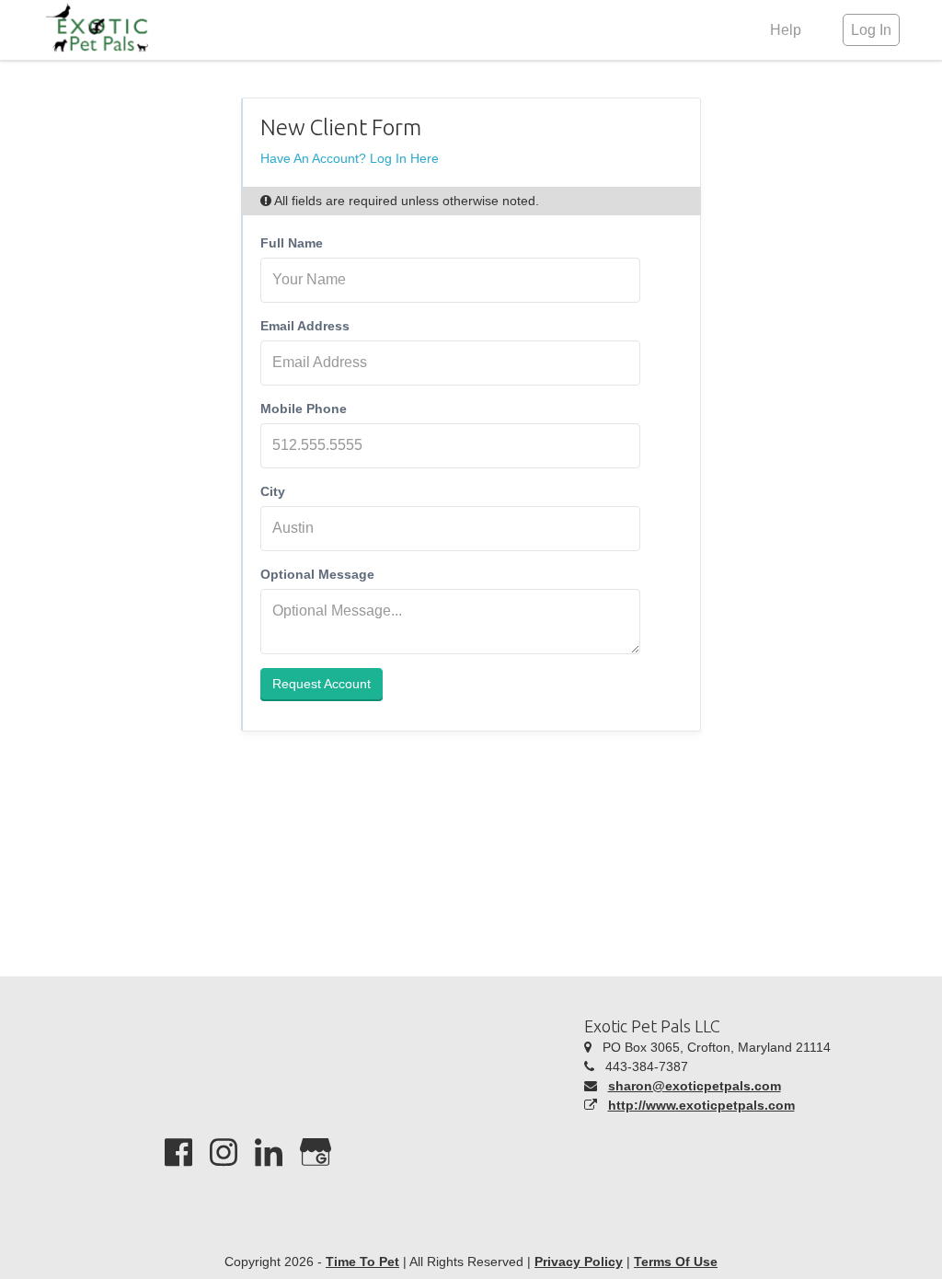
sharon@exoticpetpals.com (694, 1085)
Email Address (305, 325)
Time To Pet (362, 1261)
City (272, 491)
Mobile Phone (303, 408)
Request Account (321, 683)
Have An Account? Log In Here (349, 158)
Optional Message (317, 574)
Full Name (291, 243)
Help (785, 30)
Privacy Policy (578, 1261)
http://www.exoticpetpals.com (701, 1105)
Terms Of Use (676, 1261)
